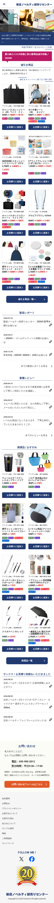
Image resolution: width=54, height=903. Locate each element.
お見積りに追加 (14, 127)
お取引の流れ (8, 818)
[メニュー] (4, 4)
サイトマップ (8, 843)
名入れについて (9, 823)
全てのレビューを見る (36, 435)
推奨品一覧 (27, 660)
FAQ (4, 833)
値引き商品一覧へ (27, 299)
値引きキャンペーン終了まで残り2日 (36, 79)
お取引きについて (10, 813)
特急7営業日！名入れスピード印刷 (37, 47)
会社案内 (6, 798)
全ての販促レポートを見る (34, 366)
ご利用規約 (7, 838)
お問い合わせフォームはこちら (27, 784)
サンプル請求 (8, 828)
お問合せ (6, 803)
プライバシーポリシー (11, 808)
